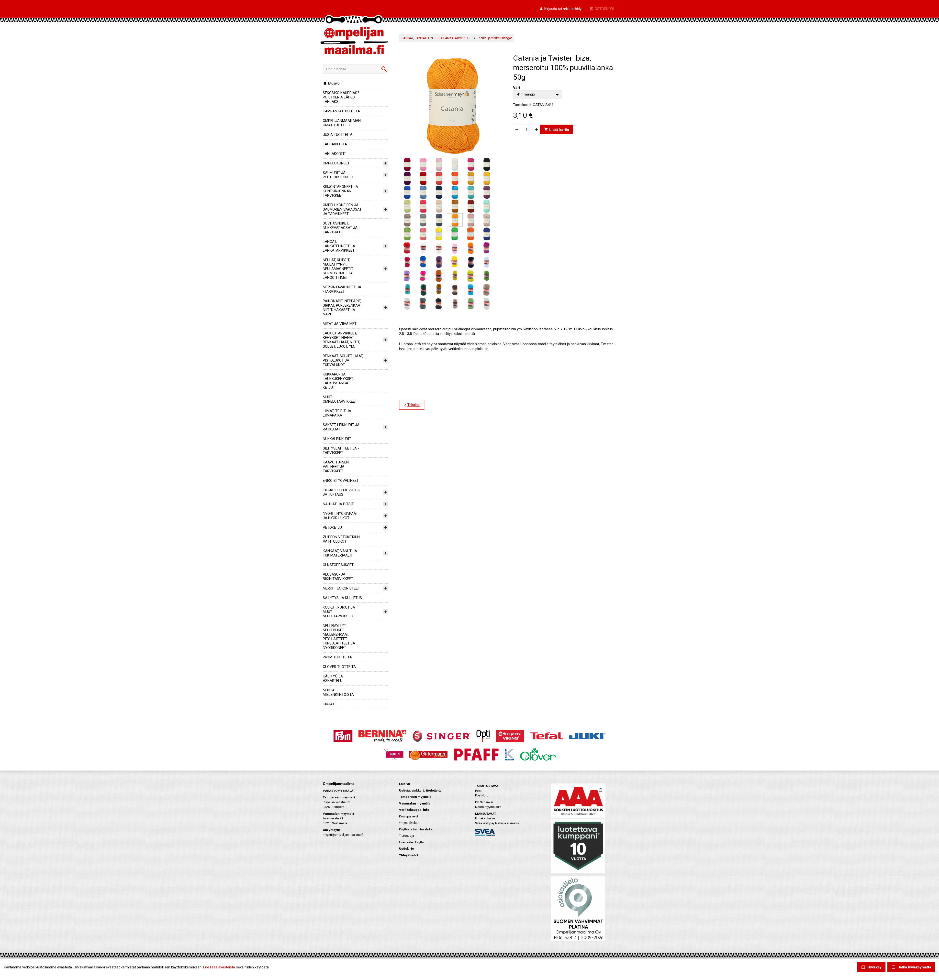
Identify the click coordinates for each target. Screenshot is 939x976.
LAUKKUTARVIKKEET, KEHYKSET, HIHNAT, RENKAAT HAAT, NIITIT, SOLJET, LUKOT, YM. (341, 340)
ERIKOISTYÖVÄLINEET (341, 480)
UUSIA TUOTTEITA (337, 134)
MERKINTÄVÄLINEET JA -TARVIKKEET (342, 289)
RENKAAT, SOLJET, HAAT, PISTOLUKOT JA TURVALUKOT (343, 360)
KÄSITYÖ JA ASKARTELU (333, 678)
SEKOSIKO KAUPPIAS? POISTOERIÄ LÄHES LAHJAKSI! (341, 97)
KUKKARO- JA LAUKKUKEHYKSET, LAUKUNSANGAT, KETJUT (338, 381)
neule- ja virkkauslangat (495, 38)
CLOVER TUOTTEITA (339, 667)
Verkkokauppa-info (414, 810)
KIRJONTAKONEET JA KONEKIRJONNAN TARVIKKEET (340, 191)
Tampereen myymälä (415, 797)
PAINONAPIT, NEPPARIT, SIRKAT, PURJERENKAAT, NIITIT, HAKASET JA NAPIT (342, 307)
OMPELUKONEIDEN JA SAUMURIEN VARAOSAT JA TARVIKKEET (342, 209)
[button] (560, 9)
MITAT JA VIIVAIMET (340, 324)
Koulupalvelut (408, 816)
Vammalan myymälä (414, 803)
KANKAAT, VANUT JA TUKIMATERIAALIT (340, 553)
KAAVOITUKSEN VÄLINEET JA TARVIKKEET (336, 466)
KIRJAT (329, 704)
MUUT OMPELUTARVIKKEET (340, 399)
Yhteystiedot (408, 855)
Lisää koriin (556, 129)
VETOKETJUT (333, 527)
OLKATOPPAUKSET (338, 565)
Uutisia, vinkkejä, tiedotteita (420, 790)
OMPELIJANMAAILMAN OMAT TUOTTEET (342, 122)
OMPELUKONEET (336, 163)
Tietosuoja (406, 835)
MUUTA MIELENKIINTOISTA (338, 692)
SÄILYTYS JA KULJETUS (342, 598)
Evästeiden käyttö (411, 842)
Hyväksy (871, 967)
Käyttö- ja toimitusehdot (416, 829)
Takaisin (411, 405)
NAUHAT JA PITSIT (338, 504)
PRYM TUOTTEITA (337, 657)
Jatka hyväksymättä (911, 967)
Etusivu (331, 83)
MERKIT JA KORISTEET (341, 588)
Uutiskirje (406, 848)
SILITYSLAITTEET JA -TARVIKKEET (341, 450)
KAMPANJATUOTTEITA (341, 111)
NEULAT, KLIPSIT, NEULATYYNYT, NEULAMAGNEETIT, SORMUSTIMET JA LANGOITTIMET (338, 269)
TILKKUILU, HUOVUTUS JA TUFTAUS (341, 492)
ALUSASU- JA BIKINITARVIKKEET (338, 576)
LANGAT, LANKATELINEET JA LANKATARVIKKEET (339, 246)
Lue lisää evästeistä (219, 967)
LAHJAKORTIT (334, 153)
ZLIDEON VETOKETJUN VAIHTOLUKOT (341, 539)
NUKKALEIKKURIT (337, 439)
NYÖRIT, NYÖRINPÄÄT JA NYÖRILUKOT (340, 515)
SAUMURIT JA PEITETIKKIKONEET (338, 175)
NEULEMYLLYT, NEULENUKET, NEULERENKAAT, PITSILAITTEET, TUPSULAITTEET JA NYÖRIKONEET (339, 636)
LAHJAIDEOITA (335, 144)
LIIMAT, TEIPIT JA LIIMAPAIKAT (337, 413)
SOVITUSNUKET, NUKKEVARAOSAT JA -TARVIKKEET (341, 227)
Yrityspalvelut (408, 823)
